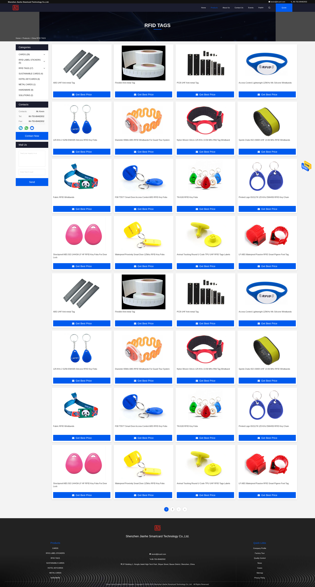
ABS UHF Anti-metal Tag (64, 83)
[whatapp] (26, 128)
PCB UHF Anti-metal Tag (188, 83)
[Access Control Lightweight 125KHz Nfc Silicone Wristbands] (267, 63)
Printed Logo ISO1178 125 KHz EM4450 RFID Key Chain (264, 197)
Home (203, 8)
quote (284, 8)
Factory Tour (260, 553)
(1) (27, 84)
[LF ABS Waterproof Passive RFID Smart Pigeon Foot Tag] (267, 234)
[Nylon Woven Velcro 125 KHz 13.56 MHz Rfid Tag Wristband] (205, 120)
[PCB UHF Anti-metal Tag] (205, 63)
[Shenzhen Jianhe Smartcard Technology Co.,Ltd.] (15, 8)
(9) (26, 90)
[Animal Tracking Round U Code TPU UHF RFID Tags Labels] (205, 234)
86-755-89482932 (300, 2)
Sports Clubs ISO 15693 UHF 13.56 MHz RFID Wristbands (264, 140)
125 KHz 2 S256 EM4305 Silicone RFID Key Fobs (75, 140)
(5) (30, 61)
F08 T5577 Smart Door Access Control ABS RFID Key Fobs (141, 197)
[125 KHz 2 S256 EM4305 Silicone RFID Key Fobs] (81, 120)
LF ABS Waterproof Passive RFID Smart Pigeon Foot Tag (264, 254)
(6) (29, 79)
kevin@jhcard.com (278, 2)
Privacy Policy (259, 578)
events (250, 8)
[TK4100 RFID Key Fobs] (205, 177)
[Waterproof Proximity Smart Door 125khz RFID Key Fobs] (143, 234)
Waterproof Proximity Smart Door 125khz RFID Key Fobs (140, 254)
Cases (259, 568)
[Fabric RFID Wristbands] (81, 177)
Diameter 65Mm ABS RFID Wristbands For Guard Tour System (142, 140)
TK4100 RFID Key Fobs (187, 197)
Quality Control (260, 558)
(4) (31, 74)
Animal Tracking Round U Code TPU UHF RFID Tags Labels (203, 254)
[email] (32, 128)
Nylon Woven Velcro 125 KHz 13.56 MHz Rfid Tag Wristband (203, 140)
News (260, 563)
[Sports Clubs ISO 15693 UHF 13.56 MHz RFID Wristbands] (267, 120)
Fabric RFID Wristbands (63, 197)
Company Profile (259, 548)
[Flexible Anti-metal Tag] (143, 63)
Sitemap (260, 573)
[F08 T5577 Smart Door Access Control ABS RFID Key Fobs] (143, 177)
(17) (26, 68)
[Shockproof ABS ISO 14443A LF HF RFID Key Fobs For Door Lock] (81, 234)
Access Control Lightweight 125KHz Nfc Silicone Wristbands (265, 83)
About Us (226, 8)
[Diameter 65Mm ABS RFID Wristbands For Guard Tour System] (143, 120)
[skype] (20, 128)
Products (214, 8)
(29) (24, 54)
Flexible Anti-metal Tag (125, 83)
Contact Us (239, 8)
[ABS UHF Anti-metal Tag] (81, 63)
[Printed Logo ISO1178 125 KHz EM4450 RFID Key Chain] (267, 177)
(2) (26, 95)
